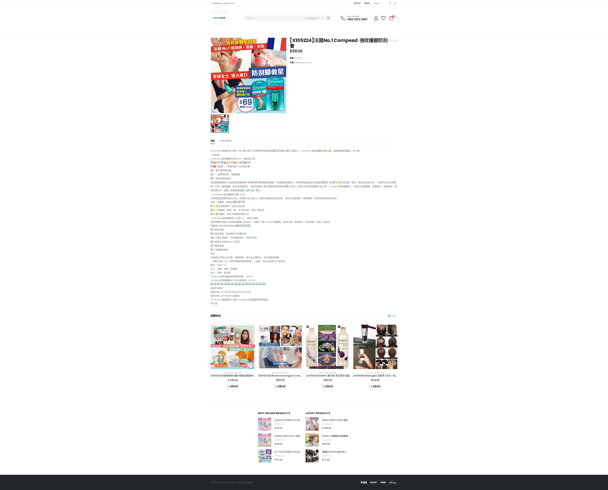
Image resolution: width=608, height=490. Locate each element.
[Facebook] (390, 3)
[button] (389, 316)
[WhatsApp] (395, 3)
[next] (395, 40)
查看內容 (234, 386)
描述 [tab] (213, 140)
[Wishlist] (383, 18)
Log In (376, 3)
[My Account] (376, 18)
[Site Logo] (219, 18)
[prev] (390, 40)
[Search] (328, 18)
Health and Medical (303, 62)
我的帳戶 (357, 3)
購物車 (367, 3)
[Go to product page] (233, 347)
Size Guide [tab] (226, 140)
